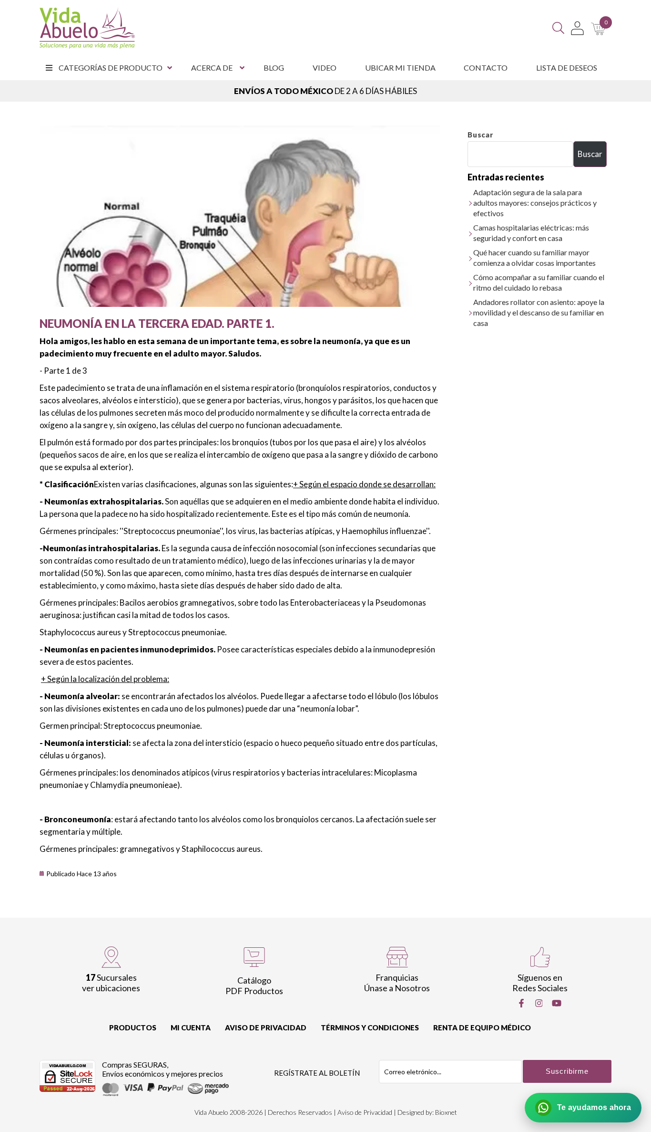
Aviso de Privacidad (265, 1027)
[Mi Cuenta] (577, 28)
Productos (132, 1027)
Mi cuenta (191, 1027)
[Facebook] (521, 1003)
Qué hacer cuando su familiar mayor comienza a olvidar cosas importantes (534, 257)
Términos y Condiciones (370, 1027)
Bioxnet (446, 1112)
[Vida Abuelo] (87, 28)
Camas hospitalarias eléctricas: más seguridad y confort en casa (531, 232)
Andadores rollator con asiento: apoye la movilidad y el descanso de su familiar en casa (538, 312)
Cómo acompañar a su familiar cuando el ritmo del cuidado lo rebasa (538, 282)
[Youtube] (556, 1003)
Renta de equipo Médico (482, 1027)
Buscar (480, 134)
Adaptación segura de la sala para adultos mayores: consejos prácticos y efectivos (535, 203)
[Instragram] (539, 1003)
